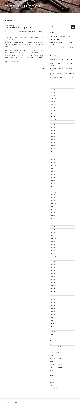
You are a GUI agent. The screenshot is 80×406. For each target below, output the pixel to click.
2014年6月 (52, 241)
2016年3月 (52, 197)
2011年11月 (53, 320)
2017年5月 (52, 183)
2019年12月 (53, 113)
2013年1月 (52, 282)
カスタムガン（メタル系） (56, 349)
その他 (51, 361)
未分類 (51, 370)
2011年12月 (53, 317)
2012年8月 (52, 297)
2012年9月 (52, 294)
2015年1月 (52, 232)
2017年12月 (53, 165)
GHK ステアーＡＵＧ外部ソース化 (58, 77)
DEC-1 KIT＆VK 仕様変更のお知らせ (60, 36)
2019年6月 (52, 127)
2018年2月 (52, 159)
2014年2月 (52, 247)
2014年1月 (52, 250)
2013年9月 (52, 259)
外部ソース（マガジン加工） (57, 367)
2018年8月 (52, 145)
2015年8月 (52, 215)
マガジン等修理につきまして (18, 27)
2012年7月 (52, 299)
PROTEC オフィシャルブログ (24, 5)
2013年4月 (52, 273)
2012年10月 (53, 291)
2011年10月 (53, 323)
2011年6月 (52, 334)
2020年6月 (52, 107)
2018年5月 (52, 151)
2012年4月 (52, 305)
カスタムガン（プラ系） (56, 347)
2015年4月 (52, 224)
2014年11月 (53, 235)
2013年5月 (52, 270)
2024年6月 (52, 92)
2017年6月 (52, 180)
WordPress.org (53, 388)
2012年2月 (52, 311)
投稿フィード (53, 382)
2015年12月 (53, 203)
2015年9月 (52, 212)
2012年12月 (53, 285)
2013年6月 (52, 267)
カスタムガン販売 (54, 352)
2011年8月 (52, 329)
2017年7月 (52, 177)
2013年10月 (53, 256)
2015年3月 (52, 227)
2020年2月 (52, 110)
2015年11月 (53, 206)
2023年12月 (53, 98)
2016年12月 (53, 192)
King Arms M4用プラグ (55, 50)
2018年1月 (52, 162)
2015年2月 (52, 230)
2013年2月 (52, 279)
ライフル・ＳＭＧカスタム (56, 364)
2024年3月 (52, 95)
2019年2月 (52, 139)
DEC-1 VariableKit (55, 39)
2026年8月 (52, 87)
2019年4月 (52, 133)
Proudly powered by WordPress (12, 402)
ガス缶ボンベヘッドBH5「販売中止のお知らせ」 (62, 47)
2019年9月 (52, 122)
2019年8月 (52, 125)
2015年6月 (52, 218)
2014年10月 (53, 238)
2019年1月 (52, 142)
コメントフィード (54, 385)
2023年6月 (52, 101)
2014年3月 (52, 244)
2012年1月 (52, 314)
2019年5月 (52, 130)
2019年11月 (53, 116)
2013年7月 (52, 264)
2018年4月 (52, 154)
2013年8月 (52, 262)
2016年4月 (52, 195)
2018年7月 (52, 148)
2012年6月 (52, 302)
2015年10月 (53, 209)
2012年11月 (53, 288)
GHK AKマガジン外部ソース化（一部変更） (61, 68)
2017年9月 (52, 174)
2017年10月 (53, 171)
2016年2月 (52, 200)
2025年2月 (52, 90)
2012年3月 (52, 308)
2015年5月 (52, 221)
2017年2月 (52, 189)
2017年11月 (53, 168)
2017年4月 (52, 186)
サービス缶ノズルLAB (55, 358)
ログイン (52, 379)
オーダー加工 (53, 344)
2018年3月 (52, 157)
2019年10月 (53, 119)
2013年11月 (53, 253)
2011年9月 (52, 326)
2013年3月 (52, 276)
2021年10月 (53, 104)
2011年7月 (52, 332)
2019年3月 (52, 136)
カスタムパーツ (54, 355)
